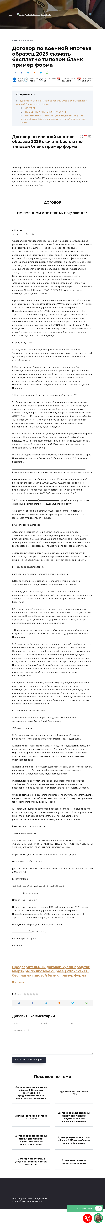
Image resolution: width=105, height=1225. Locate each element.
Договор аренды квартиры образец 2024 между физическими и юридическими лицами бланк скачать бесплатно (31, 1093)
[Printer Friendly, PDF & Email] (86, 136)
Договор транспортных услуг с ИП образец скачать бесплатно (31, 1162)
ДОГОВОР (30, 108)
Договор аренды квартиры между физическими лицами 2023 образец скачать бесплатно (31, 1140)
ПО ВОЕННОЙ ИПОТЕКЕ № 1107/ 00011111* (46, 112)
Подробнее (18, 982)
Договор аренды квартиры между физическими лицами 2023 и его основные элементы (74, 1117)
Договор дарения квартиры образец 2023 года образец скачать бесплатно (74, 1140)
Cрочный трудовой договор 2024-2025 (31, 1117)
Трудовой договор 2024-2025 (74, 1092)
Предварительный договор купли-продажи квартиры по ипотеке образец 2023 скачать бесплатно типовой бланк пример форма (52, 119)
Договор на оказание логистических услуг (74, 1161)
